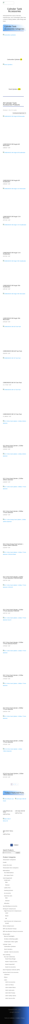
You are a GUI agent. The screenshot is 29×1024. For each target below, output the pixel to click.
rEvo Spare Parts (8, 875)
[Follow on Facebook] (11, 845)
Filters (6, 977)
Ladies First (7, 887)
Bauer (7, 915)
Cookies (18, 1018)
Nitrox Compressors (8, 926)
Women (7, 885)
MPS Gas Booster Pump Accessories (13, 931)
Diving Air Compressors (9, 908)
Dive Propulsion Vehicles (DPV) (11, 969)
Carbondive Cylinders (10, 946)
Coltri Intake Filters (10, 987)
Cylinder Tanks (7, 944)
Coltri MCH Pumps (10, 993)
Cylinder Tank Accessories (11, 952)
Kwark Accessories (10, 967)
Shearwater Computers (9, 859)
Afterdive (6, 903)
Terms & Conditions (9, 1018)
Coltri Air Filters (9, 985)
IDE (6, 918)
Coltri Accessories (10, 982)
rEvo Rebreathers (9, 872)
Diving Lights (6, 934)
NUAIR (7, 923)
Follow (16, 845)
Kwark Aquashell (9, 964)
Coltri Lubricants (9, 990)
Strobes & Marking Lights (11, 939)
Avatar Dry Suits (7, 865)
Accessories (7, 893)
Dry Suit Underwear (9, 956)
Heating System (8, 890)
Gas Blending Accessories (10, 906)
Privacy (23, 1018)
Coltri (6, 913)
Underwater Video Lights (11, 941)
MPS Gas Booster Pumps (10, 928)
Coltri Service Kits (10, 998)
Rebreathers (6, 870)
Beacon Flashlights (9, 936)
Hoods (4, 862)
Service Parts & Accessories (10, 972)
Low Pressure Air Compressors (12, 921)
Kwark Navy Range (10, 959)
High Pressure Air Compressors (12, 911)
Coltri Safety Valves (10, 995)
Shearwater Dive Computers (11, 867)
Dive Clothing (6, 954)
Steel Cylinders (8, 949)
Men (6, 882)
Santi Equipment (7, 878)
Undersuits (7, 880)
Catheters (7, 974)
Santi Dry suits (8, 896)
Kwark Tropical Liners (11, 961)
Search (18, 852)
